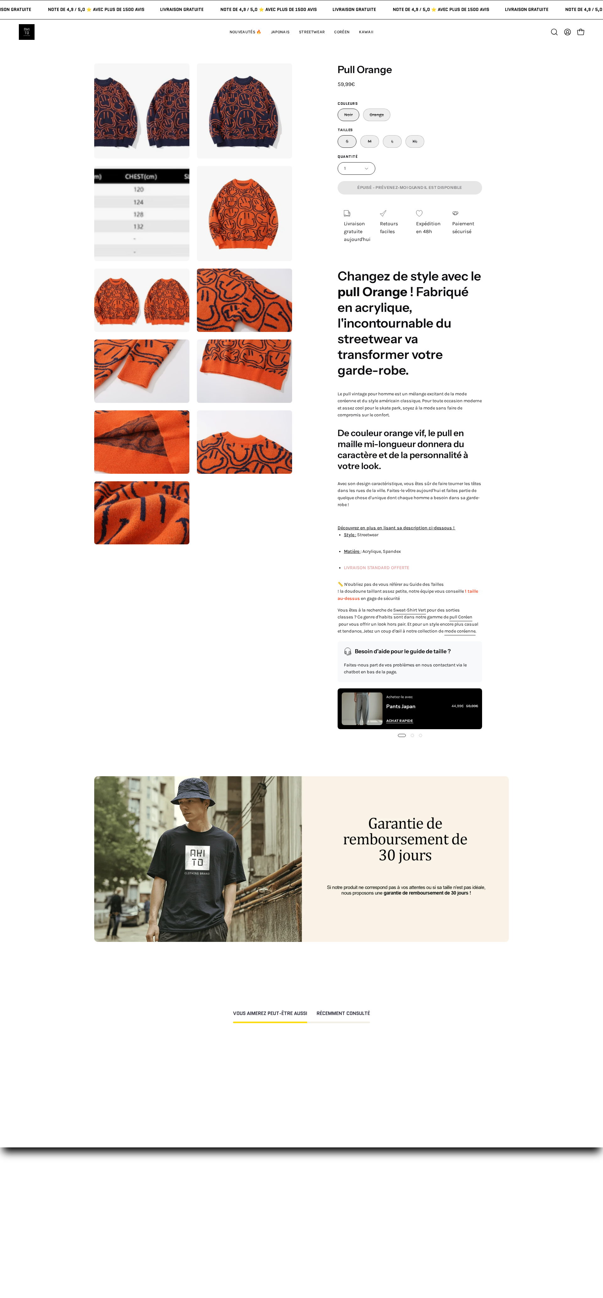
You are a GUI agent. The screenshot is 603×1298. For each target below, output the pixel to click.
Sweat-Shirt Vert (409, 610)
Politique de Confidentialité (317, 1245)
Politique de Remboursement (319, 1217)
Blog (377, 1248)
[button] (366, 32)
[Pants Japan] (362, 708)
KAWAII (208, 1238)
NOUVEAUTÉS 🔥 (219, 1196)
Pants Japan (401, 706)
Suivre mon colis (391, 1238)
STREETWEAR (216, 1217)
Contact (295, 1196)
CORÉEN (210, 1227)
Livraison (382, 1227)
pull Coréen (460, 617)
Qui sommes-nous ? (395, 1207)
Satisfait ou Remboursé (399, 1196)
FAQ (290, 1207)
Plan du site (299, 1266)
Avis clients (385, 1217)
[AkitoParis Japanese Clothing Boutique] (27, 32)
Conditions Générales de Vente (321, 1256)
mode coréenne (459, 631)
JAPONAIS (211, 1207)
